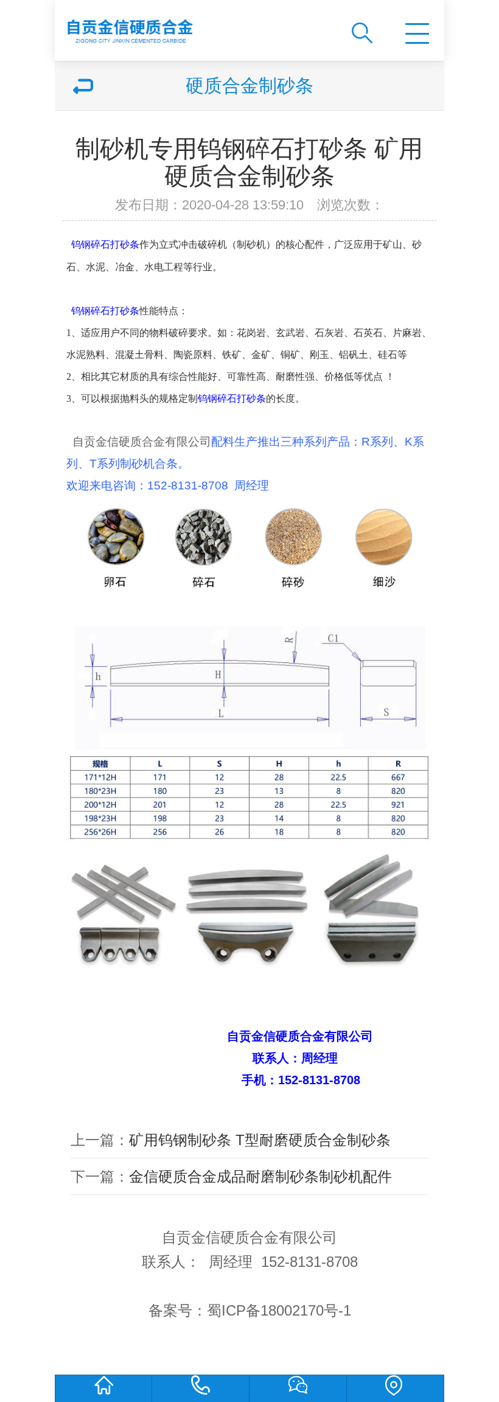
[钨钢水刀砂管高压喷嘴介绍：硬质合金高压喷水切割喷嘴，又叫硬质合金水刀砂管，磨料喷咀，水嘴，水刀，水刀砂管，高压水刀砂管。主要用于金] (193, 26)
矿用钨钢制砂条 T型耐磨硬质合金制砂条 (260, 1140)
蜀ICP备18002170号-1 (279, 1310)
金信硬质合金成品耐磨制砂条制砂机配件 (260, 1176)
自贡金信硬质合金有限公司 (141, 441)
